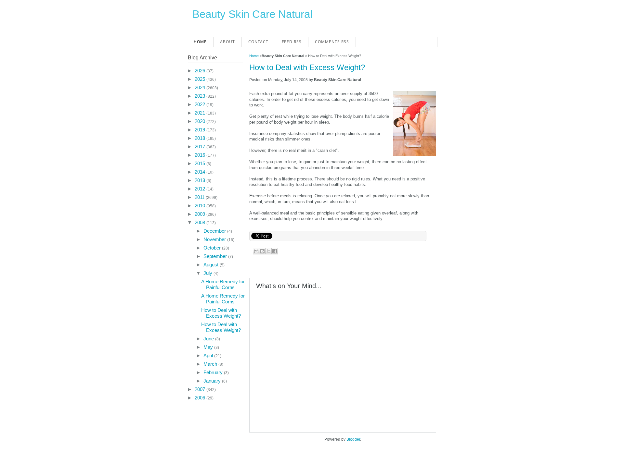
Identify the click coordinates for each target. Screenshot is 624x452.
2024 (200, 87)
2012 (200, 188)
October (212, 247)
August (211, 264)
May (208, 347)
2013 (200, 180)
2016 (200, 155)
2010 (200, 205)
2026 (200, 70)
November (215, 239)
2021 (200, 113)
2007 (200, 389)
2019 (200, 129)
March (210, 364)
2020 (200, 121)
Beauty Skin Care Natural (252, 14)
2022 (200, 104)
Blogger (353, 439)
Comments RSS (332, 41)
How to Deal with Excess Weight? (307, 67)
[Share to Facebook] (274, 251)
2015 (200, 163)
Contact (258, 41)
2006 (200, 397)
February (213, 372)
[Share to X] (268, 251)
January (212, 381)
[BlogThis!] (262, 251)
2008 (200, 222)
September (215, 256)
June (209, 338)
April (208, 355)
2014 (200, 172)
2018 (200, 138)
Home (200, 41)
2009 (200, 214)
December (215, 231)
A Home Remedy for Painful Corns (223, 284)
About (227, 41)
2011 (200, 197)
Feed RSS (292, 41)
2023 (200, 96)
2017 (200, 146)
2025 (200, 79)
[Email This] (256, 251)
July (208, 273)
